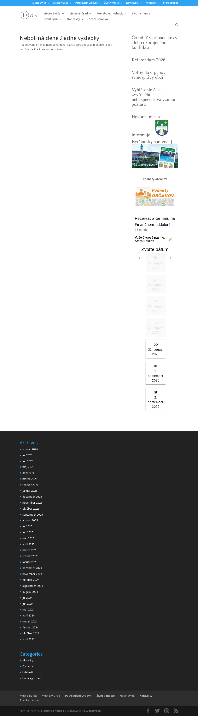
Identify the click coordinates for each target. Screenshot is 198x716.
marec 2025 (29, 550)
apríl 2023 (28, 639)
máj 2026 (28, 467)
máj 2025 (28, 538)
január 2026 (29, 490)
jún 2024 (27, 603)
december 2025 (32, 496)
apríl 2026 (28, 473)
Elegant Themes (52, 711)
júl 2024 (27, 597)
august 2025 (30, 520)
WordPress (93, 711)
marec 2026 (29, 479)
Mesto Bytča (39, 3)
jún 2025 (27, 532)
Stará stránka (170, 3)
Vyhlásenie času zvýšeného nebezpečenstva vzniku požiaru (153, 97)
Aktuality (27, 660)
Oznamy (27, 666)
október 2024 (30, 580)
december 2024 (32, 568)
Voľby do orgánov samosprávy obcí (149, 75)
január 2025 (29, 562)
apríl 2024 (28, 615)
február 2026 (30, 485)
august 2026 (30, 449)
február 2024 (30, 627)
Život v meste (111, 3)
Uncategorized (31, 678)
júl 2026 (27, 455)
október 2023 (30, 633)
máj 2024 (28, 609)
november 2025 (32, 502)
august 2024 (30, 592)
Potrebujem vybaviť (86, 3)
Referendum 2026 (148, 59)
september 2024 (32, 586)
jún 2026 (27, 461)
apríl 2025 (28, 544)
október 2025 (30, 508)
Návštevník (132, 3)
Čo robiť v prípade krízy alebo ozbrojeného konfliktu (154, 42)
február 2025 (30, 556)
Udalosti (27, 672)
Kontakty (151, 3)
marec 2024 (29, 621)
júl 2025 (27, 526)
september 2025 (32, 514)
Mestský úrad (60, 3)
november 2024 (32, 574)
